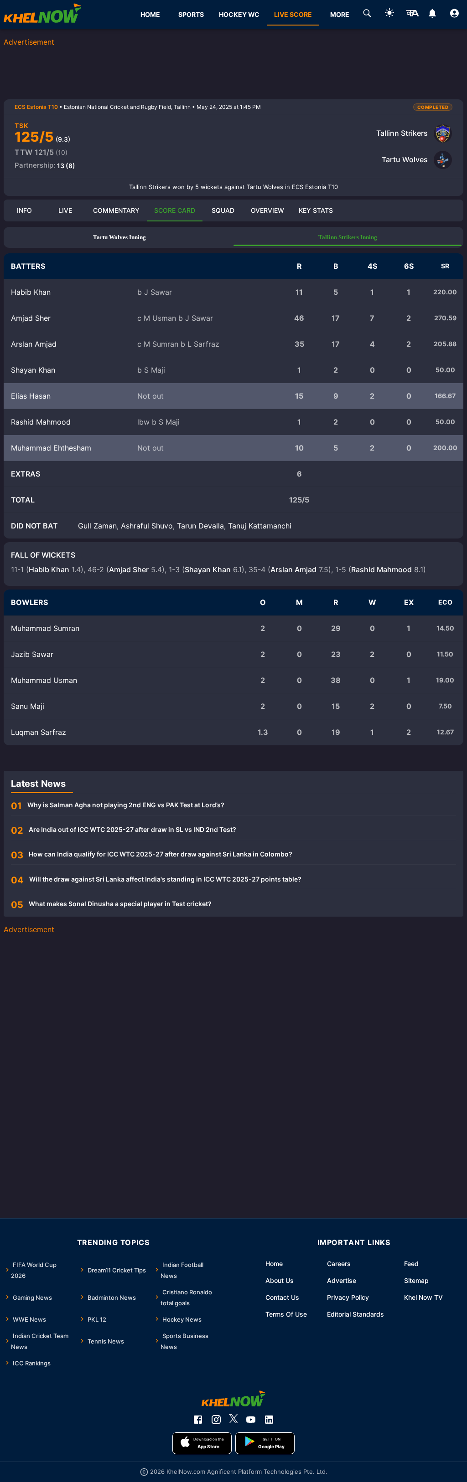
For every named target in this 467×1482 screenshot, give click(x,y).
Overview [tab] (267, 210)
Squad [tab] (223, 210)
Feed (411, 1263)
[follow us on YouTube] (250, 1419)
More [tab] (339, 14)
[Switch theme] (389, 14)
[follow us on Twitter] (233, 1419)
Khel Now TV (423, 1297)
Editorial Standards (355, 1314)
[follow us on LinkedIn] (269, 1419)
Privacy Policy (348, 1297)
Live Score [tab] (293, 14)
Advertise (341, 1280)
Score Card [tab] (174, 210)
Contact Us (282, 1297)
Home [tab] (150, 14)
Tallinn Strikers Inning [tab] (347, 237)
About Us (279, 1280)
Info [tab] (24, 210)
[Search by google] (367, 15)
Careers (339, 1263)
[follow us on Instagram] (216, 1419)
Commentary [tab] (116, 210)
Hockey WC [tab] (239, 14)
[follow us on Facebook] (197, 1419)
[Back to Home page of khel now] (42, 14)
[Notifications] (432, 14)
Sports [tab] (191, 14)
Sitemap (416, 1280)
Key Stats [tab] (316, 210)
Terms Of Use (286, 1314)
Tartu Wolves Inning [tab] (119, 237)
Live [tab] (65, 210)
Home (274, 1263)
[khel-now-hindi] (412, 14)
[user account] (454, 14)
